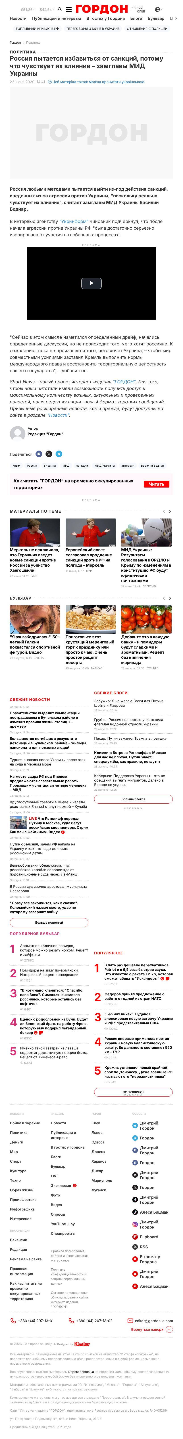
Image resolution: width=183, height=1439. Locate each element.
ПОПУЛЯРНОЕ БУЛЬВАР (35, 933)
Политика (33, 42)
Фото (55, 1195)
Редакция (18, 1249)
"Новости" (58, 415)
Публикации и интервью (56, 18)
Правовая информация (21, 1271)
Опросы (58, 1214)
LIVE (55, 1176)
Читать (156, 484)
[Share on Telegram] (59, 454)
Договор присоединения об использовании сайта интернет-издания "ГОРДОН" (69, 1299)
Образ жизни (21, 1190)
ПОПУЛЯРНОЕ (108, 953)
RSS (144, 1247)
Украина (50, 465)
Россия (32, 465)
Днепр (97, 1171)
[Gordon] (102, 9)
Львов (97, 1132)
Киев (96, 1123)
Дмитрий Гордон (149, 1126)
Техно (15, 1180)
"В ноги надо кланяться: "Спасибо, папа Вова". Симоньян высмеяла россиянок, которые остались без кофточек (51, 997)
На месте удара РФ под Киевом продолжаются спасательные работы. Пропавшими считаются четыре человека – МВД (48, 783)
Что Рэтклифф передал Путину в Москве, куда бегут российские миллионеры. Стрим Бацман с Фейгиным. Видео (49, 825)
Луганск (99, 1190)
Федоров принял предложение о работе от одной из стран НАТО (134, 996)
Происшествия (23, 1199)
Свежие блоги (111, 693)
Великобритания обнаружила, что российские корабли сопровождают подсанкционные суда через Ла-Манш (44, 869)
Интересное (20, 1219)
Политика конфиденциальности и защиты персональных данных (68, 1276)
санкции (82, 465)
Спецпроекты (63, 1233)
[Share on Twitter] (49, 454)
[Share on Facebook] (38, 454)
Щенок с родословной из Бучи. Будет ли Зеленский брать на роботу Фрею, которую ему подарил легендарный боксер (54, 1026)
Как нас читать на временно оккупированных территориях (26, 1291)
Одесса (98, 1142)
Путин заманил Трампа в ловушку (131, 738)
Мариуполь (102, 1180)
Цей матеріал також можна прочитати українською (98, 82)
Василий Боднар (152, 465)
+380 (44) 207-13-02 (94, 1321)
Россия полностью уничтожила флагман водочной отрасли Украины (128, 721)
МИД (65, 465)
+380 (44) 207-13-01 (36, 1321)
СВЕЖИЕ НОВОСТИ (30, 699)
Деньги (16, 1142)
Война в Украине (25, 1123)
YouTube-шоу (63, 1224)
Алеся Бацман (154, 1212)
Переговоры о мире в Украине (93, 29)
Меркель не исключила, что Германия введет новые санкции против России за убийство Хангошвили (34, 560)
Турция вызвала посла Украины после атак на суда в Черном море (47, 761)
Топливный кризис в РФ (37, 29)
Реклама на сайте (26, 1259)
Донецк (98, 1151)
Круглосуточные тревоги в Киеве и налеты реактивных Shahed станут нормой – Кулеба (49, 804)
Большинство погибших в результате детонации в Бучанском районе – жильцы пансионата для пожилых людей (48, 743)
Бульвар (156, 18)
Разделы (57, 1113)
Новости (18, 18)
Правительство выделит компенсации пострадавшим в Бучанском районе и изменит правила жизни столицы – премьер (45, 720)
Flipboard (149, 1237)
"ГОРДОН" (124, 381)
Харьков (99, 1161)
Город (96, 1113)
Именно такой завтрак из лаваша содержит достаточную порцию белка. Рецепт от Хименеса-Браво (54, 1052)
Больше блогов (133, 799)
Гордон (15, 42)
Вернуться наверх (147, 1329)
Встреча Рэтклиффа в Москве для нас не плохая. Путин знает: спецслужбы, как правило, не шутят (130, 757)
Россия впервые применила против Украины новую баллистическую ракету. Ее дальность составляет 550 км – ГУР (138, 1045)
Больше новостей (49, 922)
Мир (34, 576)
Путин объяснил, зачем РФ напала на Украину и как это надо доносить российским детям (42, 848)
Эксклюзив (61, 1185)
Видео (56, 1204)
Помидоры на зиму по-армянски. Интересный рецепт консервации (49, 972)
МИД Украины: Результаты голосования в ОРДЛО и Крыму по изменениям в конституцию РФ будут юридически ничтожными (146, 565)
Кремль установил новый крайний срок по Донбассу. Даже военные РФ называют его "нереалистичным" (138, 1072)
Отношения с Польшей (147, 29)
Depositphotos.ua (81, 1372)
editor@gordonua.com (154, 1321)
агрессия (127, 465)
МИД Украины (105, 465)
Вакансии (18, 1240)
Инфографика (22, 1209)
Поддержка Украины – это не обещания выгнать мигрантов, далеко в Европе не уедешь (129, 780)
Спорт (15, 1161)
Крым (16, 465)
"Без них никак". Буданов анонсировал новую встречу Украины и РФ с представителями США (138, 1018)
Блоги (136, 18)
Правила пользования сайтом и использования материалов (70, 1255)
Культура (18, 1171)
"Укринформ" (73, 221)
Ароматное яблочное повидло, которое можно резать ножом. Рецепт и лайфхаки (54, 950)
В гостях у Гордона (106, 18)
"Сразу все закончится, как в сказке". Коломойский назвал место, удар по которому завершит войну (44, 907)
